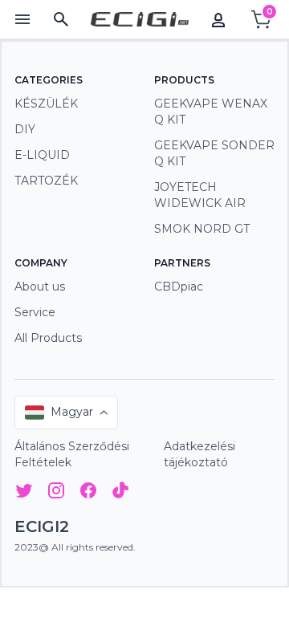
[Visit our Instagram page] (56, 493)
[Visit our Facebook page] (88, 493)
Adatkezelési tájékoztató (199, 454)
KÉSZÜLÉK (46, 103)
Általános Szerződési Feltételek (71, 454)
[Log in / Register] (218, 19)
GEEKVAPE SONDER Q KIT (214, 153)
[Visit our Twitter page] (24, 493)
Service (34, 312)
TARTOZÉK (46, 180)
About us (39, 286)
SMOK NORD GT (202, 229)
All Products (48, 338)
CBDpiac (178, 286)
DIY (24, 129)
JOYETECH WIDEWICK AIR (200, 195)
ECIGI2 (41, 526)
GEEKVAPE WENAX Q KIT (210, 111)
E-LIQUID (42, 155)
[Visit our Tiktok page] (120, 493)
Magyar (72, 411)
